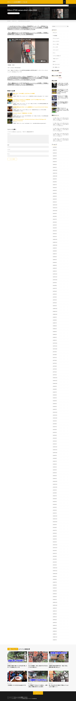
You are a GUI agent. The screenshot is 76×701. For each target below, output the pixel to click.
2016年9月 (55, 386)
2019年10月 (55, 279)
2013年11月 (55, 484)
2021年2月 (55, 233)
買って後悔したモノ (56, 67)
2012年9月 (55, 524)
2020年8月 (55, 250)
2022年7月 (55, 184)
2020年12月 (55, 239)
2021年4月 (55, 227)
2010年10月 (55, 573)
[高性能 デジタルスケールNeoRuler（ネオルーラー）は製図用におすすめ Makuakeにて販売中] (54, 110)
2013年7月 (55, 495)
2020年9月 (55, 248)
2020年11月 (55, 242)
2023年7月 (55, 150)
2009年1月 (55, 625)
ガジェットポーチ (56, 41)
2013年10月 (55, 487)
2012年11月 (55, 518)
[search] (68, 5)
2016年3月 (55, 403)
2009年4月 (55, 619)
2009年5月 (55, 616)
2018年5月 (55, 328)
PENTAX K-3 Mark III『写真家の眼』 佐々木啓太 (22, 113)
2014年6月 (55, 464)
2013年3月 (55, 507)
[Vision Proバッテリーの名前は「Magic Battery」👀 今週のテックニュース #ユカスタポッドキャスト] (54, 97)
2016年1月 (55, 409)
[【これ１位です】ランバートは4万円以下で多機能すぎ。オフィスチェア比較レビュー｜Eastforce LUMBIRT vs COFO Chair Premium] (54, 91)
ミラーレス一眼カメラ (57, 55)
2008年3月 (55, 634)
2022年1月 (55, 201)
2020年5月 (55, 259)
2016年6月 (55, 394)
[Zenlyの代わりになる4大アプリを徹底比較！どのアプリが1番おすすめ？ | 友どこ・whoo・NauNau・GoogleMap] (9, 101)
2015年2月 (55, 441)
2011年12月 (55, 544)
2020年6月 (55, 256)
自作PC (54, 61)
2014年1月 (55, 478)
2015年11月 (55, 415)
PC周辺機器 (55, 35)
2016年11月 (55, 380)
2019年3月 (55, 299)
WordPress (34, 698)
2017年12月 (55, 343)
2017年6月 (55, 360)
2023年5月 (55, 155)
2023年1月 (55, 167)
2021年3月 (55, 230)
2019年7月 (55, 288)
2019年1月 (55, 305)
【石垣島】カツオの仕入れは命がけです (16, 685)
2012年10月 (55, 521)
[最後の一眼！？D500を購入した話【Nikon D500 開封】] (9, 95)
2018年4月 (55, 331)
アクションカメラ (56, 38)
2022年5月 (55, 190)
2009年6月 (55, 613)
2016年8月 (55, 389)
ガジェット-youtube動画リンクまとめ (20, 697)
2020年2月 (55, 268)
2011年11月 (55, 547)
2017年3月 (55, 369)
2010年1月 (55, 599)
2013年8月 (55, 492)
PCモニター (55, 32)
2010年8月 (55, 579)
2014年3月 (55, 472)
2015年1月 (55, 443)
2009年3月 (55, 622)
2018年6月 (55, 325)
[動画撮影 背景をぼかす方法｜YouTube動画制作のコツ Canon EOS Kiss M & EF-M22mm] (9, 108)
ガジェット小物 (55, 44)
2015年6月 (55, 429)
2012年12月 (55, 515)
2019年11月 (55, 276)
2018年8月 (55, 320)
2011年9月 (55, 550)
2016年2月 (55, 406)
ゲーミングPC (55, 47)
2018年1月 (55, 340)
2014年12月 (55, 446)
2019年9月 (55, 282)
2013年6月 (55, 498)
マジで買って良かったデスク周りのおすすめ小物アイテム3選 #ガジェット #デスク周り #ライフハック (60, 119)
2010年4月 (55, 590)
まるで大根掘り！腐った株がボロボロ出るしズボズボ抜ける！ (38, 666)
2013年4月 (55, 504)
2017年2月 (55, 371)
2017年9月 (55, 351)
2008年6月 (55, 631)
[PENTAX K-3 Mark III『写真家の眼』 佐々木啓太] (9, 115)
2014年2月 (55, 475)
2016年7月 (55, 392)
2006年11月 (55, 636)
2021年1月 (55, 236)
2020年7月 (55, 253)
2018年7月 (55, 322)
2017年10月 (55, 348)
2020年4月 (55, 262)
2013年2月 (55, 510)
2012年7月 (55, 530)
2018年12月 (55, 308)
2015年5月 (55, 432)
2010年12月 (55, 567)
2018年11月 (55, 311)
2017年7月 (55, 357)
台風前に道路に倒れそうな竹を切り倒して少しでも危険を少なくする (17, 666)
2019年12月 (55, 273)
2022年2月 (55, 199)
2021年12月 (55, 204)
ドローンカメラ (55, 49)
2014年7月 (55, 461)
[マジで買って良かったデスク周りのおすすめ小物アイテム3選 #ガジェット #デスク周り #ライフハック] (54, 85)
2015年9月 (55, 420)
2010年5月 (55, 587)
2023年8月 (55, 147)
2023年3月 (55, 161)
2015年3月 (55, 438)
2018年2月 (55, 337)
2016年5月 (55, 397)
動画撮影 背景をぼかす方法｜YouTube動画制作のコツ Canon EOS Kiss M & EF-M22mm (30, 107)
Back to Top (38, 693)
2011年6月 (55, 556)
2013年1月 (55, 513)
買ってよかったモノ (56, 64)
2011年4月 (55, 559)
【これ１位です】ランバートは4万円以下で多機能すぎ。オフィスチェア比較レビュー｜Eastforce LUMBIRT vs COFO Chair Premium (62, 91)
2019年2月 (55, 302)
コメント (9, 133)
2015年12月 (55, 412)
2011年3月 (55, 562)
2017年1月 (55, 374)
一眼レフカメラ (16, 13)
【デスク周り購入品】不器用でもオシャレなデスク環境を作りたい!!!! (62, 103)
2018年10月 (55, 314)
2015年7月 (55, 426)
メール (8, 149)
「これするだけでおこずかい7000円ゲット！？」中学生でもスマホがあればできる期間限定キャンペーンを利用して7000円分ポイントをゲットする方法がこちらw (27, 27)
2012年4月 (55, 536)
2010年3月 (55, 593)
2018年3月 (55, 334)
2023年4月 (55, 158)
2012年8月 (55, 527)
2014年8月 (55, 458)
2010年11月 (55, 570)
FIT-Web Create (25, 698)
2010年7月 (55, 582)
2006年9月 (55, 639)
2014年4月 (55, 469)
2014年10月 (55, 452)
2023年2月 (55, 164)
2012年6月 (55, 533)
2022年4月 (55, 193)
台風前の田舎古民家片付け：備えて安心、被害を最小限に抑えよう (58, 666)
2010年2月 (55, 596)
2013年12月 (55, 481)
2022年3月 (55, 196)
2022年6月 (55, 187)
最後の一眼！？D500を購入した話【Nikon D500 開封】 (24, 93)
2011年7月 (55, 553)
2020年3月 (55, 265)
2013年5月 (55, 501)
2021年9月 (55, 213)
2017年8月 (55, 354)
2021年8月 (55, 216)
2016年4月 (55, 400)
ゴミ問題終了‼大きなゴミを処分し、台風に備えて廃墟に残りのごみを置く (37, 686)
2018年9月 (55, 317)
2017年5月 (55, 363)
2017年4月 (55, 366)
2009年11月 (55, 602)
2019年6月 (55, 291)
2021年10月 (55, 210)
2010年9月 (55, 576)
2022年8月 (55, 181)
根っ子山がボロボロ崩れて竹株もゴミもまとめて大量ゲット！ (58, 686)
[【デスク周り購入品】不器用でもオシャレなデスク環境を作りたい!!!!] (54, 103)
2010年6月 (55, 585)
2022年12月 (55, 170)
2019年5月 (55, 294)
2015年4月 (55, 435)
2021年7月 (55, 219)
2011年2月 (55, 564)
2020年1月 (55, 271)
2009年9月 (55, 608)
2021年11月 (55, 207)
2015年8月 (55, 423)
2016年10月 (55, 383)
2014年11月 (55, 449)
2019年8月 (55, 285)
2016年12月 (55, 377)
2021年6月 (55, 222)
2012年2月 (55, 541)
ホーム (54, 52)
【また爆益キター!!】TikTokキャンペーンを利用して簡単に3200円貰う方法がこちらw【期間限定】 (28, 33)
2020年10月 (55, 245)
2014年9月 (55, 455)
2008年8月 (55, 628)
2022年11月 (55, 173)
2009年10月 (55, 605)
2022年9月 (55, 178)
